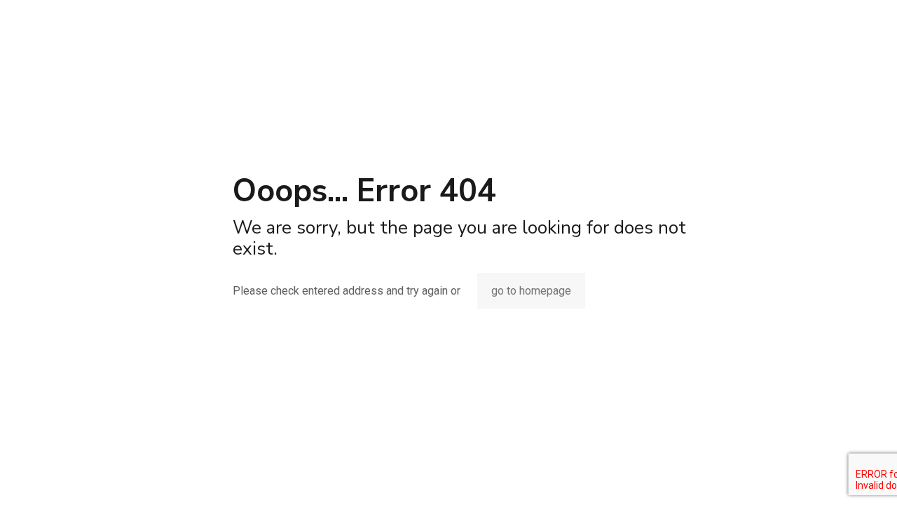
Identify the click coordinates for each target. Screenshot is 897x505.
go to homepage (531, 290)
